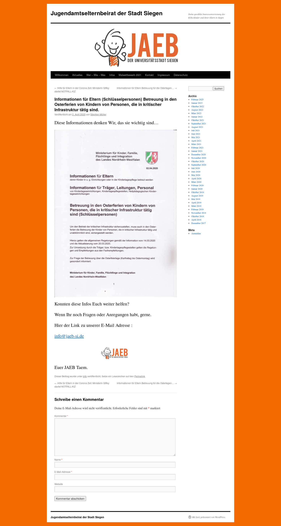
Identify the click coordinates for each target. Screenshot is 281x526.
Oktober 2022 (197, 106)
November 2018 (198, 212)
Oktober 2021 (197, 120)
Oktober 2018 (197, 216)
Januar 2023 (196, 102)
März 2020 (196, 181)
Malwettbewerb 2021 (130, 75)
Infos (112, 75)
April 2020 (196, 178)
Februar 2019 (197, 209)
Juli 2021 (195, 130)
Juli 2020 (195, 168)
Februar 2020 (197, 185)
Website (58, 484)
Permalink (139, 376)
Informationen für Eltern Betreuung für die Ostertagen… (147, 87)
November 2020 (198, 157)
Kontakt (149, 75)
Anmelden (196, 233)
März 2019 (196, 205)
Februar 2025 (197, 99)
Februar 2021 (197, 147)
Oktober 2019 (197, 192)
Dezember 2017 (198, 223)
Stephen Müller (98, 114)
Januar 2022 (196, 116)
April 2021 (196, 140)
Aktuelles (77, 75)
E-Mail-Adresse (63, 471)
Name (58, 459)
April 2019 (196, 202)
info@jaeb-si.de (69, 336)
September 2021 (198, 123)
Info (85, 376)
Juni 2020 (195, 171)
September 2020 (198, 164)
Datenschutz (181, 75)
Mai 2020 (195, 174)
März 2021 (196, 144)
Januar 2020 (196, 188)
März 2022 (196, 113)
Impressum (164, 75)
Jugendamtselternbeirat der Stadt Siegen (106, 13)
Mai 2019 (195, 199)
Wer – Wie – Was (96, 75)
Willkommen (61, 75)
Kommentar (61, 415)
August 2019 (197, 195)
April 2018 (196, 219)
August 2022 (197, 109)
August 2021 (197, 126)
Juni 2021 (195, 133)
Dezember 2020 (198, 154)
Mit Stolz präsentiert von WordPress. (209, 517)
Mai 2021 (195, 137)
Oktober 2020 (197, 161)
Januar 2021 (196, 150)
